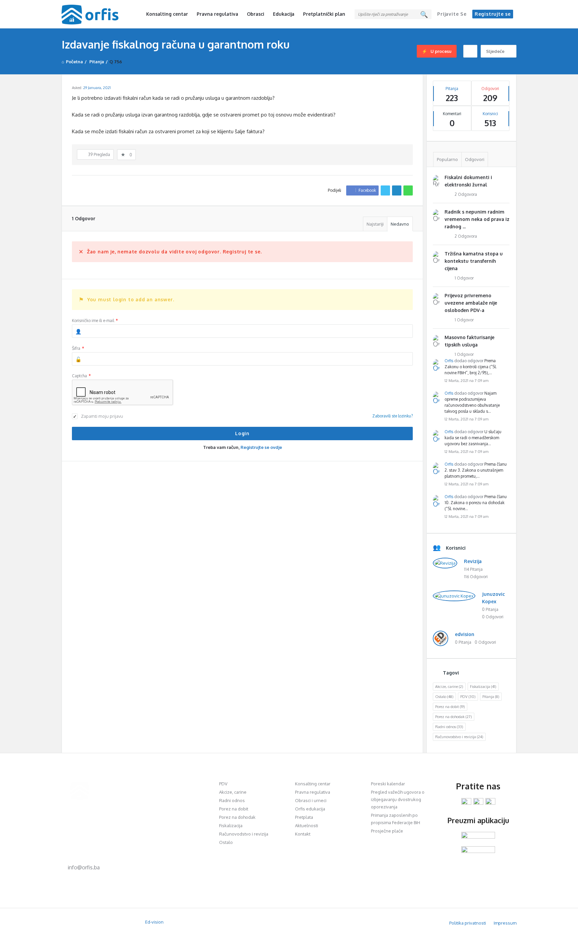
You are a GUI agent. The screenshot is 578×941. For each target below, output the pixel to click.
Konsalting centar (167, 14)
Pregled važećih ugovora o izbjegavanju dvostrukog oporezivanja (397, 799)
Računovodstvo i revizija (459, 736)
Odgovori (474, 159)
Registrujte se (493, 14)
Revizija (473, 561)
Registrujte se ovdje (261, 447)
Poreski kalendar (388, 783)
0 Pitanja (490, 609)
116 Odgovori (476, 576)
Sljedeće (495, 51)
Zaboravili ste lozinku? (392, 415)
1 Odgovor (464, 278)
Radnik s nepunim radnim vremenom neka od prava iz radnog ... (477, 219)
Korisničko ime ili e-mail (95, 320)
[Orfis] (95, 14)
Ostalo (444, 696)
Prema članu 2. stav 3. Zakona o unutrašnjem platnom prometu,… (476, 470)
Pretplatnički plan (324, 14)
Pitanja (490, 696)
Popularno (447, 159)
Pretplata (304, 817)
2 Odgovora (466, 194)
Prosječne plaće (387, 831)
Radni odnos (449, 726)
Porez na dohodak (453, 716)
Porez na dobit (450, 706)
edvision (464, 634)
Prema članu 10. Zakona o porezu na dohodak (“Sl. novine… (476, 502)
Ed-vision (154, 922)
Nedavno (400, 224)
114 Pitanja (473, 569)
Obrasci (255, 14)
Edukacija (283, 14)
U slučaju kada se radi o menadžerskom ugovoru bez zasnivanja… (473, 437)
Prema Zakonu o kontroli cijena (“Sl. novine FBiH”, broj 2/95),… (471, 366)
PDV (468, 696)
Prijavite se (452, 14)
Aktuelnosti (306, 825)
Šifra (78, 348)
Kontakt (302, 834)
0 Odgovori (492, 616)
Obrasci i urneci (310, 800)
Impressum (505, 923)
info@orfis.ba (84, 867)
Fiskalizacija (483, 686)
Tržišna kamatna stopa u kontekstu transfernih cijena (474, 261)
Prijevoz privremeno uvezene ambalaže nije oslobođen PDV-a (471, 303)
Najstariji (375, 224)
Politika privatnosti (467, 923)
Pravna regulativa (217, 14)
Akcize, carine (449, 686)
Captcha (81, 375)
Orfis (449, 360)
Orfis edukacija (310, 808)
